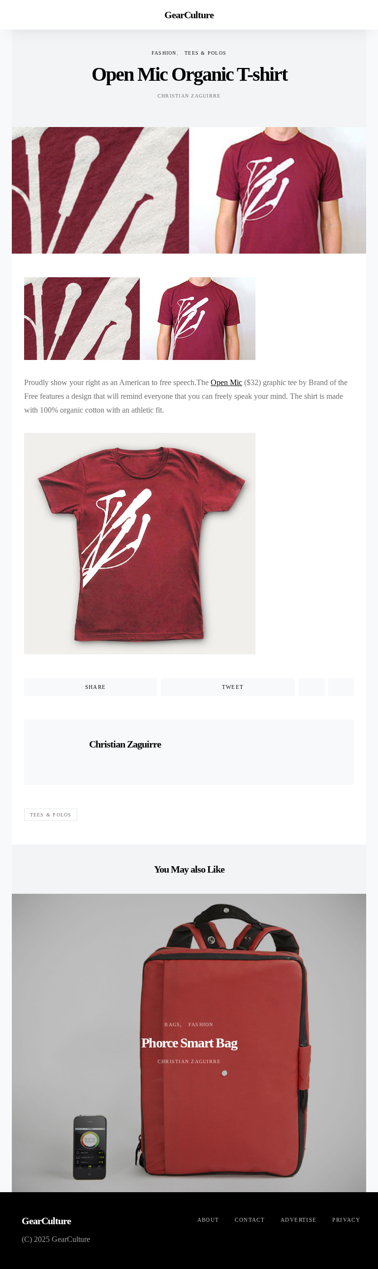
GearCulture (189, 15)
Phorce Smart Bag (189, 1042)
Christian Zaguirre (189, 95)
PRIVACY (346, 1220)
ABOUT (208, 1220)
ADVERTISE (298, 1220)
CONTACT (250, 1220)
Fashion (164, 53)
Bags (172, 1024)
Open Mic (226, 382)
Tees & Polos (205, 53)
